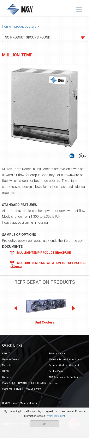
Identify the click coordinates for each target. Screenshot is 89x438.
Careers (6, 377)
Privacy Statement (55, 416)
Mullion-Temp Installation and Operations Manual (48, 265)
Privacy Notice (57, 353)
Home (6, 26)
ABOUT (6, 353)
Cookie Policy (57, 371)
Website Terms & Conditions (65, 359)
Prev (15, 308)
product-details (25, 26)
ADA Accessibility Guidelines (65, 377)
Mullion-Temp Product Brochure (43, 252)
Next (73, 308)
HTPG (5, 371)
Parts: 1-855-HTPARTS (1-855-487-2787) (24, 383)
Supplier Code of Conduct (64, 365)
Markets (6, 365)
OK (44, 423)
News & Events (10, 359)
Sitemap (53, 383)
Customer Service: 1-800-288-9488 (21, 389)
